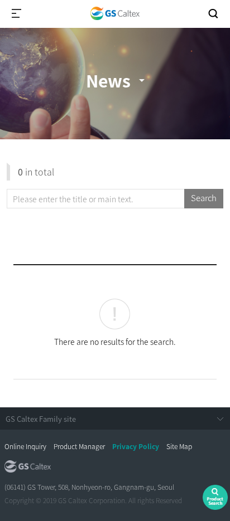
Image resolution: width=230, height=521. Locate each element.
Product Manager (79, 446)
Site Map (179, 446)
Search (204, 198)
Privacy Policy (135, 446)
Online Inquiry (25, 446)
